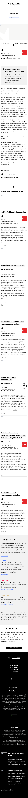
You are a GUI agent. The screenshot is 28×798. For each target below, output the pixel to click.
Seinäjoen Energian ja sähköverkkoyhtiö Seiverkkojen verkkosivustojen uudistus (13, 435)
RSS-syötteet (14, 671)
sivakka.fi (6, 50)
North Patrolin (5, 696)
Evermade (6, 273)
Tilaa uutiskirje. (4, 555)
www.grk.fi (6, 216)
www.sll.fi (6, 328)
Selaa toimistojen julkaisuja (7, 589)
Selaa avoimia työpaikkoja (7, 604)
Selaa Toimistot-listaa (6, 621)
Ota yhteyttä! (19, 709)
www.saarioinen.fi (8, 269)
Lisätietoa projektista (9, 174)
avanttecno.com (8, 383)
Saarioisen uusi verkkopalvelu (13, 265)
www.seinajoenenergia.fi (10, 441)
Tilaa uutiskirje (14, 647)
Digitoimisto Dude (12, 758)
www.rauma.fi (7, 499)
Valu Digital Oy (7, 53)
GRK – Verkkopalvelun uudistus (13, 212)
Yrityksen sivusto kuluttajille (15, 58)
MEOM (5, 387)
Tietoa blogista (14, 665)
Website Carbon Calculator (14, 781)
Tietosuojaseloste (14, 667)
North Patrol (18, 731)
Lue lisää (11, 242)
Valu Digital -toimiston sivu (11, 177)
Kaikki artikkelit (4, 574)
